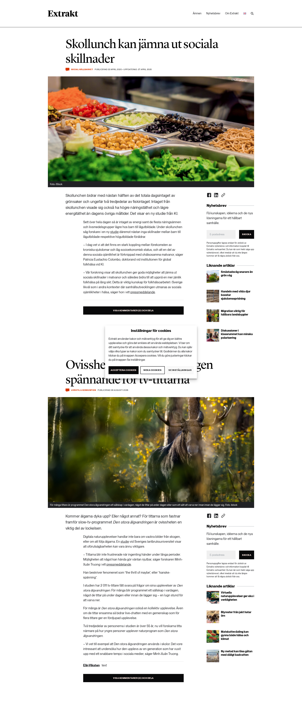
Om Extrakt (232, 13)
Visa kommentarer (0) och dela (133, 310)
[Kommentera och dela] (67, 69)
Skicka (246, 234)
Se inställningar (180, 370)
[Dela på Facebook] (209, 195)
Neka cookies (152, 370)
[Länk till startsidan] (63, 15)
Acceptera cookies (123, 370)
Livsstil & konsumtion (83, 390)
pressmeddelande (142, 292)
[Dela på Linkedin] (216, 195)
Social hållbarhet (82, 69)
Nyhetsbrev (213, 13)
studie (114, 232)
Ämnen (197, 13)
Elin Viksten (91, 665)
